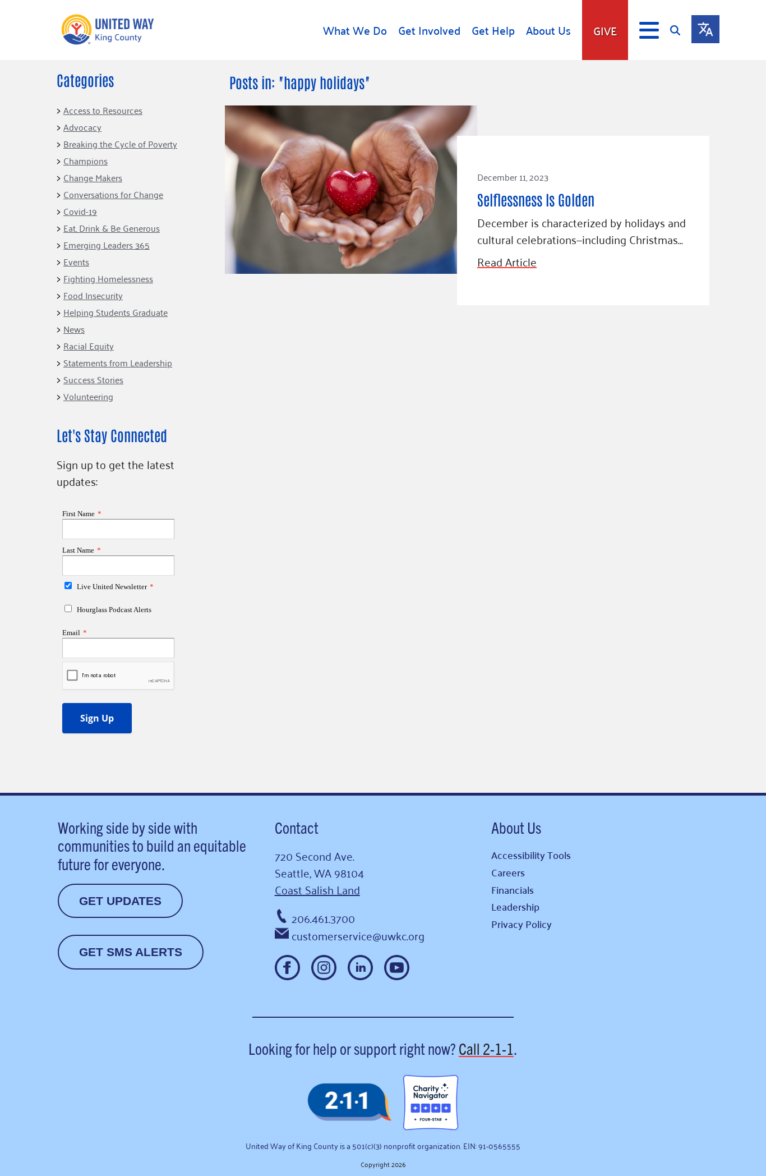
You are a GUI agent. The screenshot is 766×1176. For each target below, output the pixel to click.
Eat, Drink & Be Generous (111, 228)
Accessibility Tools (531, 855)
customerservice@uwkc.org (358, 935)
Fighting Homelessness (108, 278)
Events (76, 261)
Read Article (507, 261)
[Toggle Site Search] (680, 30)
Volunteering (88, 396)
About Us (548, 30)
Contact (297, 827)
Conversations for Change (113, 194)
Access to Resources (102, 110)
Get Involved (429, 30)
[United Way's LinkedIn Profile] (360, 967)
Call (486, 1048)
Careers (508, 872)
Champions (85, 160)
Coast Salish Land (317, 889)
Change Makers (92, 177)
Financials (512, 889)
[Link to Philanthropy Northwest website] (349, 1102)
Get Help (493, 30)
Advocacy (82, 127)
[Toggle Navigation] (649, 30)
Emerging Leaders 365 (106, 244)
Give (605, 30)
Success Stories (93, 379)
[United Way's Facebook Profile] (287, 967)
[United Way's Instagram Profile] (323, 967)
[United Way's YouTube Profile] (396, 967)
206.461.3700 (323, 918)
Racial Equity (88, 345)
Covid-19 (80, 211)
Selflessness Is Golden (535, 199)
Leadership (515, 906)
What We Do (355, 30)
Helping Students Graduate (115, 312)
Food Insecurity (93, 295)
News (74, 329)
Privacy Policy (521, 924)
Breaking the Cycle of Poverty (120, 143)
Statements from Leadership (117, 362)
